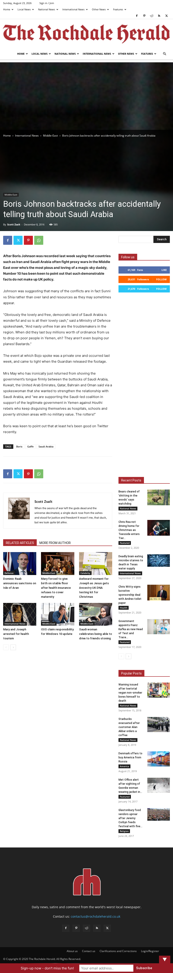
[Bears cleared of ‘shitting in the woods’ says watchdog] (158, 497)
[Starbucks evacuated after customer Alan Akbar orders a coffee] (158, 724)
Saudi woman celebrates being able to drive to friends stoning (95, 634)
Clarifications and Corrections (118, 951)
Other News (99, 9)
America (124, 766)
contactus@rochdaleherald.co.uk (95, 916)
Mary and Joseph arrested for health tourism (16, 634)
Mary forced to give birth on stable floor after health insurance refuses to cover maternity (56, 587)
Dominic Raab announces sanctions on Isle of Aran (19, 583)
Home (6, 9)
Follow (161, 279)
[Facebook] (136, 16)
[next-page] (13, 647)
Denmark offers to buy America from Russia (130, 757)
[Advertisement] (86, 96)
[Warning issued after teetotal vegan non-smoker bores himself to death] (158, 690)
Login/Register (150, 951)
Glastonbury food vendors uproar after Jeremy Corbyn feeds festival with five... (130, 818)
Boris (19, 446)
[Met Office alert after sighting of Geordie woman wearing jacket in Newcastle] (158, 785)
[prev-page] (6, 647)
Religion (124, 831)
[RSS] (159, 16)
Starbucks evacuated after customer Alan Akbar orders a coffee (129, 727)
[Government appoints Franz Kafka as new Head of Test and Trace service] (158, 626)
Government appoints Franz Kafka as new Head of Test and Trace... (130, 629)
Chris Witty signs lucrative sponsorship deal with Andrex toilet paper (129, 594)
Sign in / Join (46, 3)
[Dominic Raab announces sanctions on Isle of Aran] (19, 563)
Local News (24, 9)
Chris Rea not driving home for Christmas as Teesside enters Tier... (129, 530)
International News (73, 9)
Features (118, 9)
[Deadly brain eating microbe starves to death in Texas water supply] (158, 560)
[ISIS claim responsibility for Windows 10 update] (57, 614)
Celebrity (85, 573)
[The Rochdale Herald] (86, 34)
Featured (125, 542)
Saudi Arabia (46, 446)
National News (46, 9)
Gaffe (30, 446)
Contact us (88, 951)
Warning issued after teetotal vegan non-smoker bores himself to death (130, 692)
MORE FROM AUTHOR (55, 543)
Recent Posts (131, 480)
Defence (9, 573)
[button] (164, 54)
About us (72, 951)
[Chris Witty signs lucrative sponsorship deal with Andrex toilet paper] (158, 592)
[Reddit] (151, 16)
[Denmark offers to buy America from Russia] (158, 758)
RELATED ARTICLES (20, 543)
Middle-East (50, 135)
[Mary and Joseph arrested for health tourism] (19, 614)
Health (123, 607)
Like (164, 270)
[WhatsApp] (38, 240)
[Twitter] (166, 16)
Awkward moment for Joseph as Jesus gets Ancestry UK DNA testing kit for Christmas (94, 587)
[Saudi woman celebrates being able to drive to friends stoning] (95, 614)
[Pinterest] (144, 16)
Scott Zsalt (13, 224)
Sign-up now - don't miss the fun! (47, 968)
